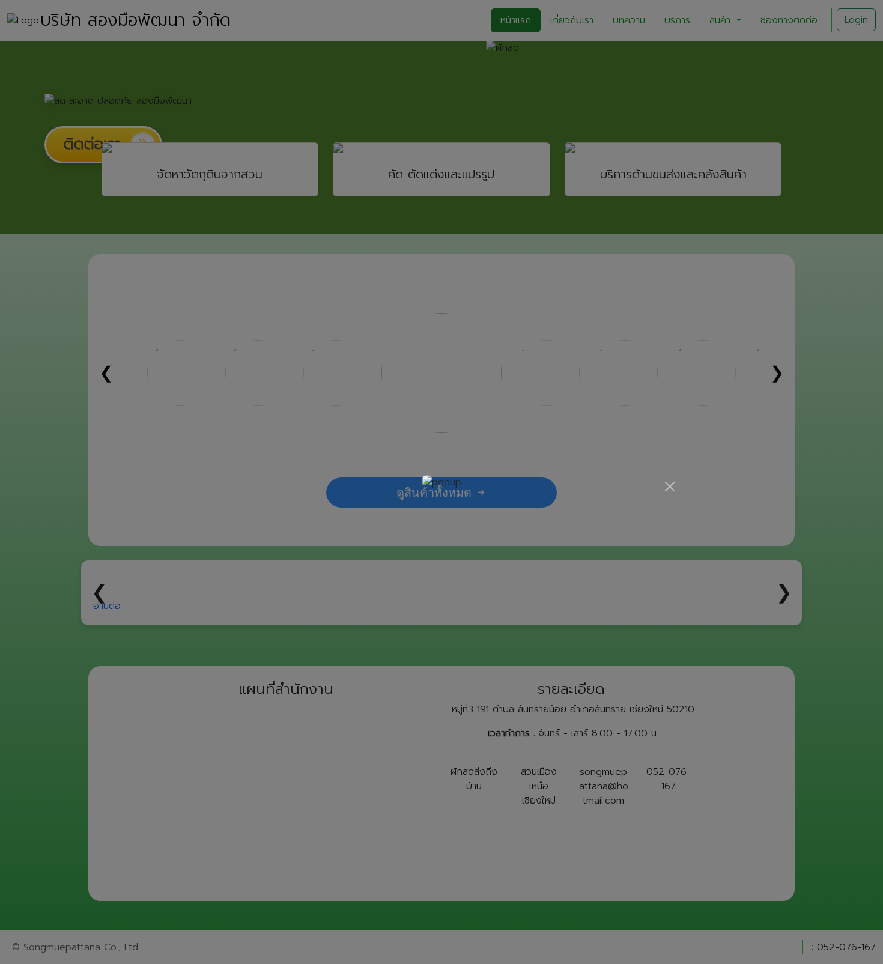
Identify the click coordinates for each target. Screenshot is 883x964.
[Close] (670, 486)
